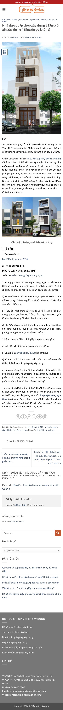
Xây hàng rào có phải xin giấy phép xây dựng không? (28, 588)
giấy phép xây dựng (25, 352)
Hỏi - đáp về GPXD (10, 20)
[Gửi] (58, 533)
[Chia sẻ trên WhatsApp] (18, 416)
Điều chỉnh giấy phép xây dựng (27, 275)
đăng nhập (20, 504)
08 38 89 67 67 (17, 521)
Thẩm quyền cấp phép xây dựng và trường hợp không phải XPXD (16, 457)
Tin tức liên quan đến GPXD (32, 20)
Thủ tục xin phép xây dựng (15, 632)
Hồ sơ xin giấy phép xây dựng (17, 626)
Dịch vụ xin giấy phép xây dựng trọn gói (22, 647)
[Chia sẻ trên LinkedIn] (44, 416)
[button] (4, 9)
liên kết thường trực (45, 430)
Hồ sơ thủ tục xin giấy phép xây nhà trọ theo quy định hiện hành (31, 595)
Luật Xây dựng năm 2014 (15, 259)
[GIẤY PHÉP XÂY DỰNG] (31, 9)
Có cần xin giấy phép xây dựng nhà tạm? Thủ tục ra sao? (30, 576)
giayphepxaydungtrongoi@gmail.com (27, 690)
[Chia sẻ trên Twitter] (28, 416)
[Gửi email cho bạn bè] (34, 416)
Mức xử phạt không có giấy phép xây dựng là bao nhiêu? (30, 582)
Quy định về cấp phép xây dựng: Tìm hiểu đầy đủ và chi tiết (29, 569)
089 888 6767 (18, 687)
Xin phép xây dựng (19, 430)
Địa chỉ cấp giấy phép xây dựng (17, 637)
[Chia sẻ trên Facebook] (23, 416)
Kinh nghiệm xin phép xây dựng (18, 652)
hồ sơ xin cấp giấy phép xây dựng (44, 158)
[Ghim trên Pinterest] (39, 416)
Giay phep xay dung (33, 38)
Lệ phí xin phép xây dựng (14, 642)
